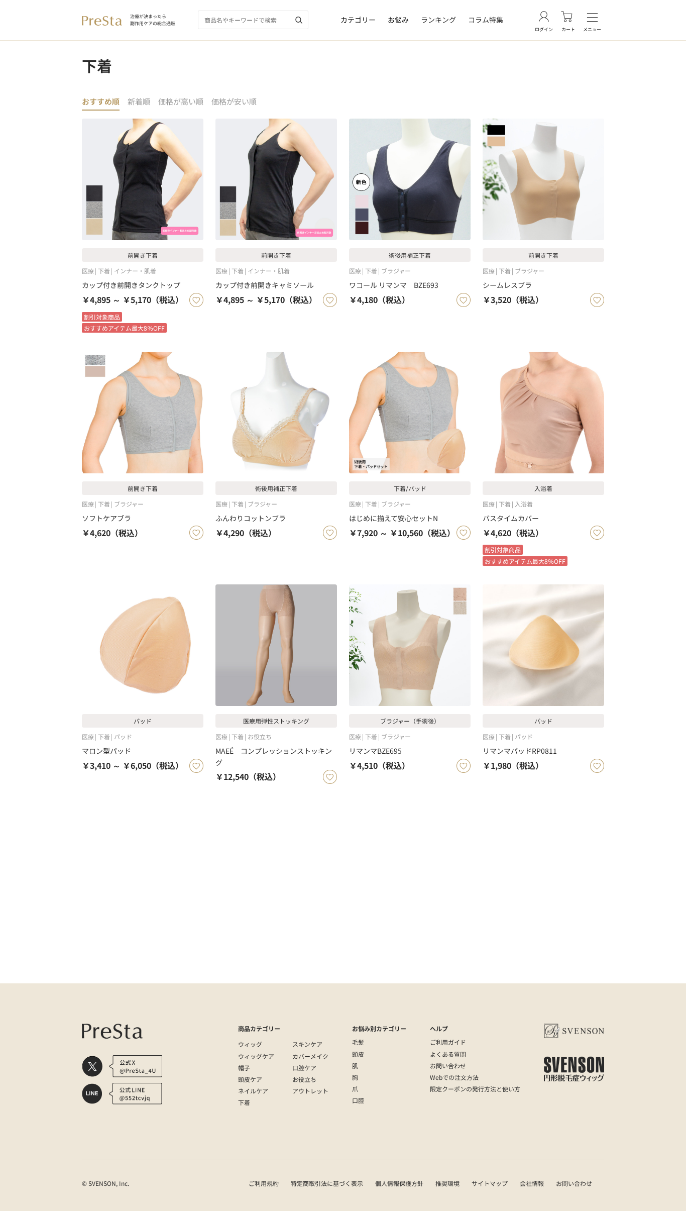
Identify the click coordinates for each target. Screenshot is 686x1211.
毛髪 (358, 1042)
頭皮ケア (250, 1079)
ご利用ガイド (448, 1042)
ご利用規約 (264, 1183)
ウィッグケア (256, 1056)
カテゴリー (358, 20)
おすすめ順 (101, 101)
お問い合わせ (448, 1065)
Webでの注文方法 (454, 1077)
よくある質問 (448, 1054)
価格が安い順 (234, 101)
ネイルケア (253, 1090)
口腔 (358, 1100)
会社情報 (532, 1183)
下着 (244, 1102)
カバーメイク (310, 1056)
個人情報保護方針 (399, 1183)
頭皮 (358, 1054)
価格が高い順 (180, 101)
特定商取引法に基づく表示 (327, 1183)
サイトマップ (490, 1183)
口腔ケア (304, 1067)
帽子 (244, 1067)
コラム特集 (485, 20)
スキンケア (307, 1044)
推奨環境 (447, 1183)
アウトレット (310, 1090)
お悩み (398, 20)
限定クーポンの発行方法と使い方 (475, 1088)
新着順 (139, 101)
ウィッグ (250, 1044)
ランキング (438, 20)
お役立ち (304, 1079)
